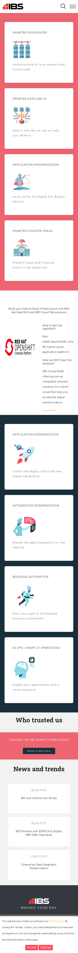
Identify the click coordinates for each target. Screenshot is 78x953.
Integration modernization (36, 505)
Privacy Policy (56, 921)
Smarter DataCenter (30, 32)
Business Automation (30, 576)
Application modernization (36, 434)
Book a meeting (39, 751)
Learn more (49, 410)
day (53, 908)
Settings (45, 947)
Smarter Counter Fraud (33, 231)
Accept (31, 947)
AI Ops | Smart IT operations (36, 648)
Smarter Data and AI (30, 98)
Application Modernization (36, 164)
